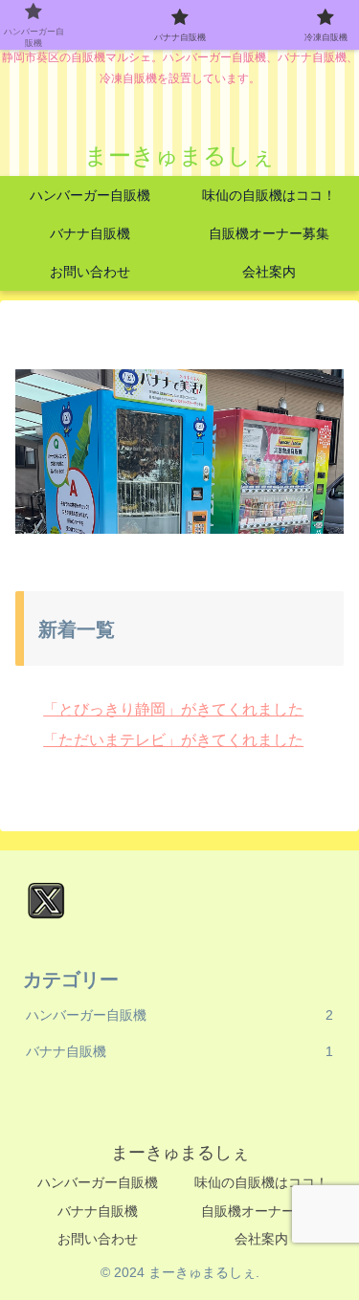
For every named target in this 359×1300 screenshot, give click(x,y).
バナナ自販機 (97, 1211)
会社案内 (261, 1238)
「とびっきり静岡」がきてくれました (173, 709)
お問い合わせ (97, 1238)
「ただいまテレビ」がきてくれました (173, 740)
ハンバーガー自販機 (97, 1182)
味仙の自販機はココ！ (261, 1182)
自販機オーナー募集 (261, 1211)
